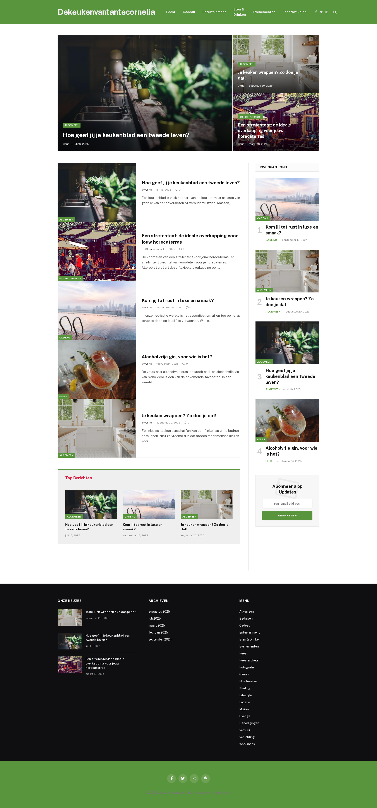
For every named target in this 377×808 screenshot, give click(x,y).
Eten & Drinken (239, 11)
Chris (66, 143)
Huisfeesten (248, 681)
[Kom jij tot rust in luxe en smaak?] (97, 310)
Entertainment (214, 12)
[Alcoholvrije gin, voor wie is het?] (97, 369)
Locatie (244, 702)
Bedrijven (246, 618)
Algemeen (72, 125)
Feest (170, 12)
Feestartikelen (295, 12)
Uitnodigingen (249, 723)
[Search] (334, 12)
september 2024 (160, 639)
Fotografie (247, 667)
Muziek (244, 709)
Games (244, 674)
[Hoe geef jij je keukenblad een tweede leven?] (145, 93)
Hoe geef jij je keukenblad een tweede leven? (126, 134)
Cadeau (189, 12)
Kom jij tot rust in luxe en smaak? (178, 300)
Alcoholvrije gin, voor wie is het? (177, 356)
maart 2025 (157, 625)
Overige (244, 716)
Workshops (247, 744)
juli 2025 (155, 618)
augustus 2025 (159, 611)
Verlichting (247, 737)
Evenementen (264, 12)
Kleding (244, 688)
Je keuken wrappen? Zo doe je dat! (268, 75)
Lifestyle (245, 695)
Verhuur (244, 730)
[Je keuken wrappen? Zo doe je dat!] (276, 64)
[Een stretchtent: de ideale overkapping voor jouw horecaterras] (97, 251)
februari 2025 (158, 632)
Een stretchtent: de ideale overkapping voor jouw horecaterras (264, 130)
